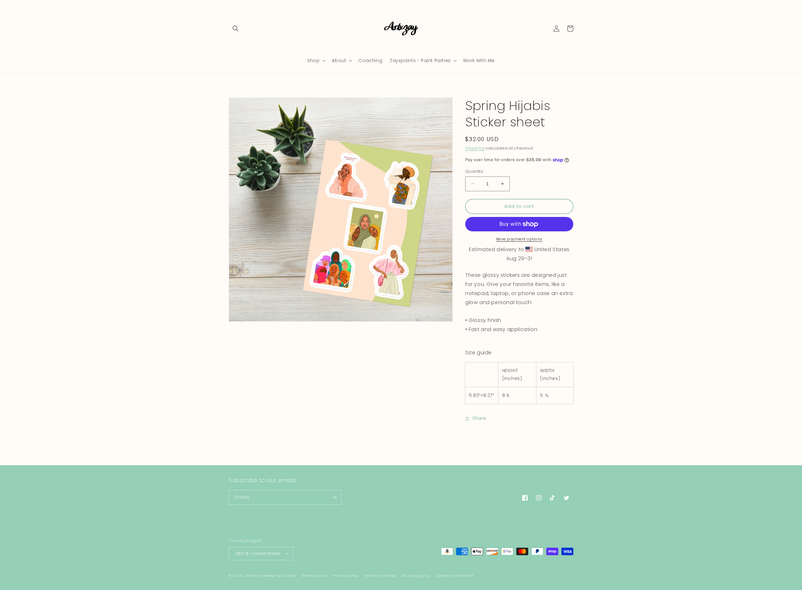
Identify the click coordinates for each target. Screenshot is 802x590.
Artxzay (252, 575)
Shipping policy (415, 575)
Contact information (455, 575)
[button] (235, 28)
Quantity (474, 171)
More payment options (519, 239)
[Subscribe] (334, 497)
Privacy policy (346, 575)
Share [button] (479, 418)
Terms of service (380, 575)
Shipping (475, 148)
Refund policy (314, 575)
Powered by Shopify (278, 575)
